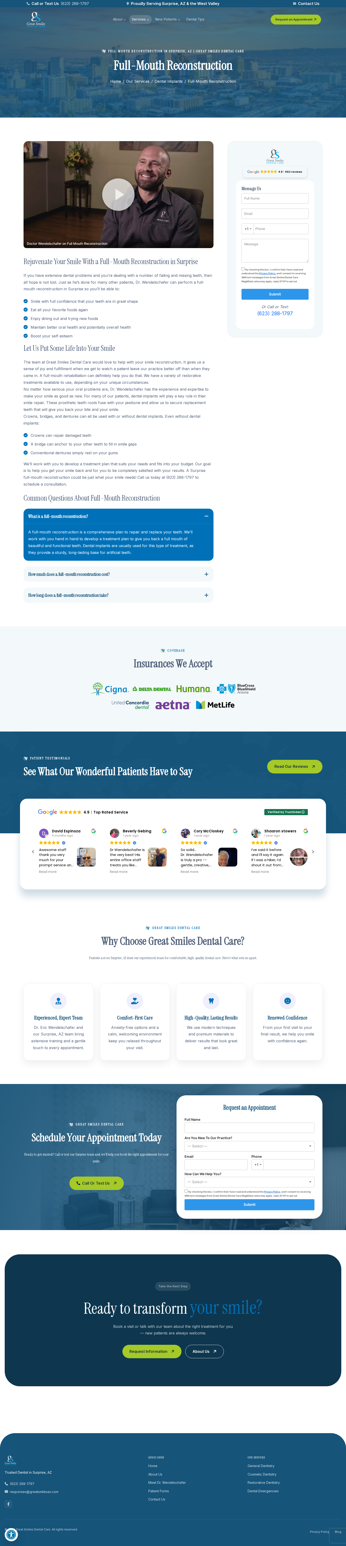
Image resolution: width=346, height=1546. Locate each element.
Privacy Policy (319, 1532)
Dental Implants (169, 81)
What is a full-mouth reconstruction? (58, 516)
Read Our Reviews (291, 766)
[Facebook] (8, 1504)
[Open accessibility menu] (11, 1534)
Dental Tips (195, 19)
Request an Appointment (293, 19)
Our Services (137, 81)
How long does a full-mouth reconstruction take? (68, 595)
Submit (275, 294)
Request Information (148, 1351)
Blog (338, 1532)
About (117, 19)
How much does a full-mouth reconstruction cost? (69, 574)
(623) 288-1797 (75, 3)
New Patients (166, 19)
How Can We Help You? (203, 1178)
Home (115, 81)
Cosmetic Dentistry (262, 1474)
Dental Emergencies (263, 1491)
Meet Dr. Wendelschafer (167, 1483)
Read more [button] (47, 872)
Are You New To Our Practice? (208, 1142)
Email (189, 1156)
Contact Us (308, 3)
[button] (118, 194)
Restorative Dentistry (264, 1483)
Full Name (192, 1119)
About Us (201, 1351)
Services (139, 19)
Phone (256, 1160)
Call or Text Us (96, 1183)
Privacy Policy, (267, 273)
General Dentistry (261, 1466)
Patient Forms (158, 1491)
